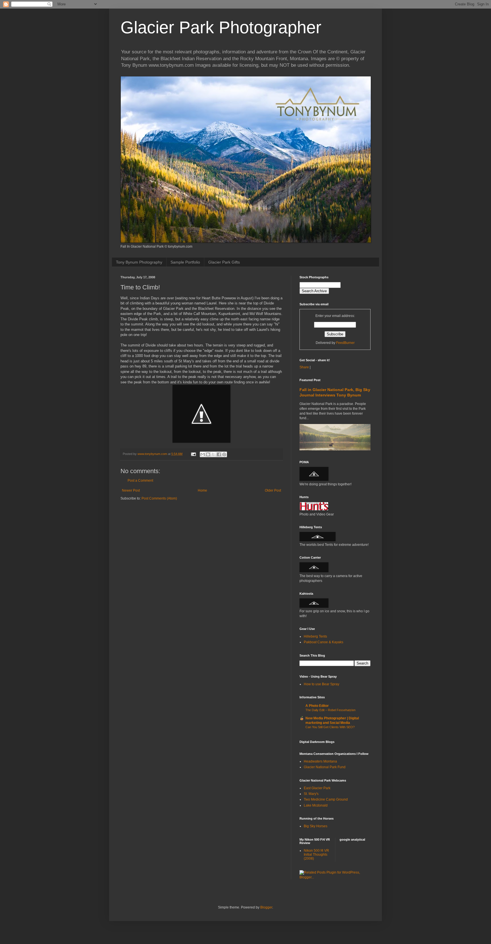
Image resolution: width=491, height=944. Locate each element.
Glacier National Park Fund (325, 767)
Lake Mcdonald (316, 805)
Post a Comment (140, 481)
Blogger (266, 907)
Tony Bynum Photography (139, 262)
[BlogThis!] (208, 454)
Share (304, 367)
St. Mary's (311, 794)
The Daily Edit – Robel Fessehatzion (330, 710)
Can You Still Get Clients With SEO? (330, 727)
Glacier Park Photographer (220, 27)
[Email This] (202, 454)
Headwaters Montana (320, 761)
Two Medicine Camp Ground (326, 799)
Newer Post (131, 490)
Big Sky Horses (315, 826)
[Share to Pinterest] (224, 454)
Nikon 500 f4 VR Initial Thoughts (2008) (316, 855)
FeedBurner (345, 343)
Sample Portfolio (185, 262)
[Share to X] (213, 454)
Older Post (273, 490)
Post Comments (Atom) (159, 498)
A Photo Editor (317, 706)
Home (202, 490)
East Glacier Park (317, 788)
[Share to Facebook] (219, 454)
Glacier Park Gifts (224, 262)
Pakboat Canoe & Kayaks (323, 642)
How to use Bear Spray (321, 684)
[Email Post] (193, 454)
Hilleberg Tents (315, 636)
